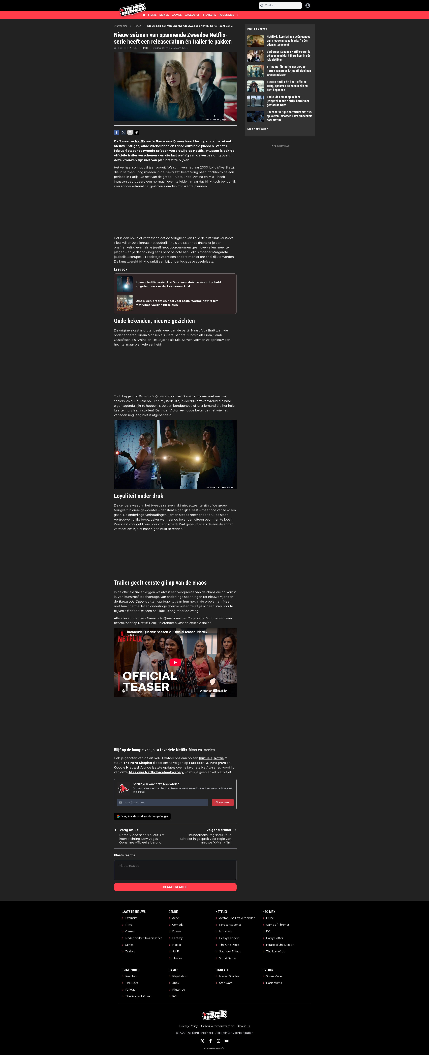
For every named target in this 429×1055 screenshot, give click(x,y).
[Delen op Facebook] (116, 132)
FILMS (152, 14)
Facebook (197, 763)
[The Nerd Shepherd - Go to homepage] (132, 5)
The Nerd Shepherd (139, 763)
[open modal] (307, 5)
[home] (143, 14)
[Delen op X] (123, 132)
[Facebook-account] (210, 1041)
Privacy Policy (188, 1026)
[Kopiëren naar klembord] (136, 132)
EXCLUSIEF (192, 14)
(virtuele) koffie (211, 758)
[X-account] (202, 1041)
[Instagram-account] (219, 1041)
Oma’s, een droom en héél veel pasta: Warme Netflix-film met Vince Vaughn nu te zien (177, 303)
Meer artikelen (257, 129)
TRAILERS (209, 14)
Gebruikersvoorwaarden (217, 1026)
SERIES (164, 14)
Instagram (218, 763)
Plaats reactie (175, 887)
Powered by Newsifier (214, 1048)
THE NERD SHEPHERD (138, 48)
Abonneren (222, 802)
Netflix (140, 141)
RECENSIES (226, 14)
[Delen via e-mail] (130, 132)
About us (243, 1026)
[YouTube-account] (227, 1041)
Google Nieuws (126, 767)
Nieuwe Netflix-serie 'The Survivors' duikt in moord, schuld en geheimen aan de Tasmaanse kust (178, 284)
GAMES (177, 14)
